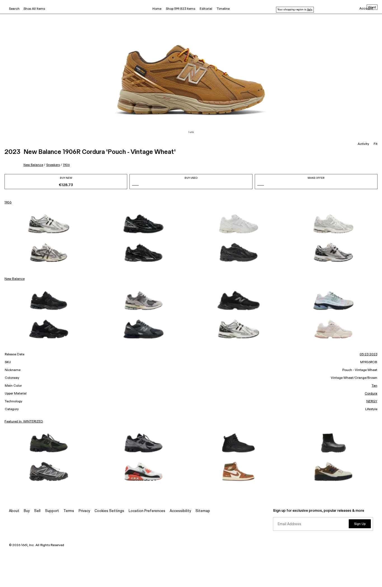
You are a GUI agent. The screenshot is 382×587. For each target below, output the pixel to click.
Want (372, 7)
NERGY (371, 401)
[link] (48, 224)
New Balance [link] (14, 279)
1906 (66, 164)
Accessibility (180, 511)
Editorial (206, 9)
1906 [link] (7, 202)
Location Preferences (147, 511)
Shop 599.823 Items (180, 9)
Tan (374, 386)
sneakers (53, 164)
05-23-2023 (368, 354)
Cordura (371, 393)
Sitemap (202, 511)
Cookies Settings (109, 511)
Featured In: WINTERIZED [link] (23, 421)
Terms (68, 511)
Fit (376, 144)
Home (156, 9)
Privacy (84, 511)
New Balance (33, 164)
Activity (363, 144)
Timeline (223, 9)
